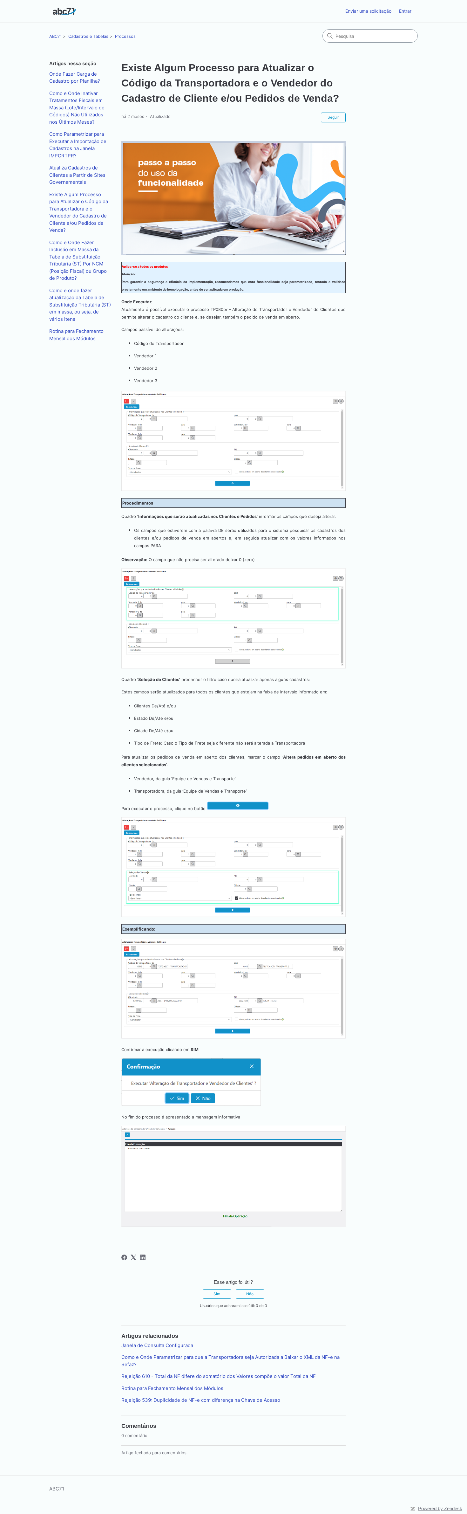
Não (250, 1293)
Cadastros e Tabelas (88, 36)
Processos (125, 36)
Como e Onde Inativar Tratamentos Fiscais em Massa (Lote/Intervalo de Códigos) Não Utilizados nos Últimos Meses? (77, 107)
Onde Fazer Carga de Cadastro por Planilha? (74, 77)
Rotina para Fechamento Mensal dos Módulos (76, 334)
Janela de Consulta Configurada (157, 1345)
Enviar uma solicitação (368, 11)
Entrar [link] (405, 11)
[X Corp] (133, 1257)
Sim (216, 1293)
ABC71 (55, 36)
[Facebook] (124, 1257)
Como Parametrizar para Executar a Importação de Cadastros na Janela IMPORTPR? (77, 145)
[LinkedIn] (143, 1257)
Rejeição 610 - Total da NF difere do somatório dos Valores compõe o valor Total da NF (218, 1376)
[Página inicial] (64, 11)
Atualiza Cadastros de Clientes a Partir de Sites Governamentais (77, 175)
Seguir (333, 117)
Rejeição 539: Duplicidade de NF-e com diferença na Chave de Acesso (200, 1400)
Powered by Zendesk (440, 1508)
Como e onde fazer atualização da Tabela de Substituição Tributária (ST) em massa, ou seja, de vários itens (80, 304)
